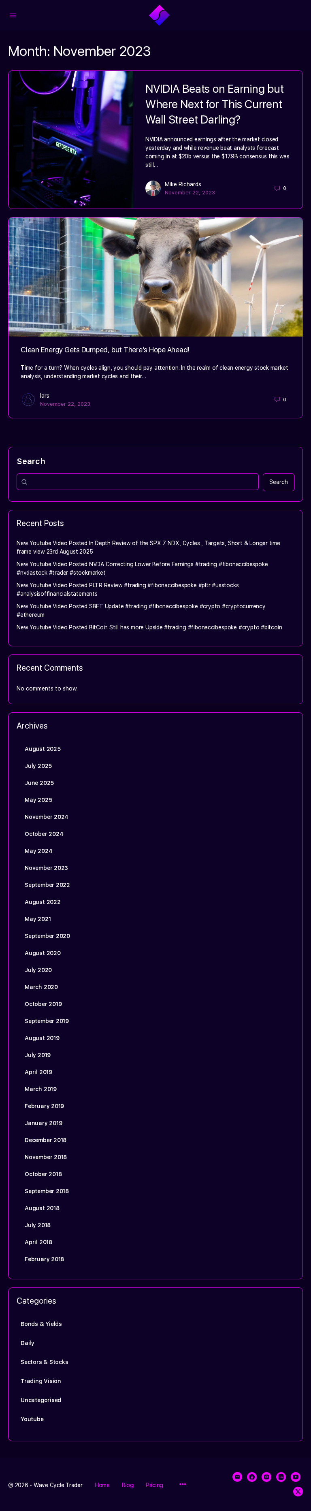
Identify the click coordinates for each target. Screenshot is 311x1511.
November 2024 (46, 817)
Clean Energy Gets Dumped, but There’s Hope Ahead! (105, 349)
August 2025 (43, 749)
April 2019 (38, 1072)
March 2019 (41, 1089)
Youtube (32, 1419)
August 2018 (42, 1208)
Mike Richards (183, 184)
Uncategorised (41, 1400)
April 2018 (38, 1242)
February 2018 (44, 1259)
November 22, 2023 (190, 193)
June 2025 (39, 783)
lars (44, 395)
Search (31, 461)
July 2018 (38, 1225)
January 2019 (43, 1123)
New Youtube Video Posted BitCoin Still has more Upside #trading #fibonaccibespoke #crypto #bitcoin (149, 627)
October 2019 (43, 1004)
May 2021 (38, 919)
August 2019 (42, 1038)
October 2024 (44, 834)
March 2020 (41, 987)
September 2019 (47, 1021)
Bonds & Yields (41, 1324)
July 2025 (38, 766)
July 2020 (38, 970)
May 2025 (38, 800)
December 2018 (45, 1140)
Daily (27, 1343)
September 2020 (47, 936)
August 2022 (43, 902)
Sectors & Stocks (44, 1362)
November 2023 (46, 868)
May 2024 (38, 851)
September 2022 (47, 885)
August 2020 (43, 953)
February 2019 (44, 1106)
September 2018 (47, 1191)
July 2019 (38, 1055)
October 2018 (43, 1174)
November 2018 (46, 1157)
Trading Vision (41, 1381)
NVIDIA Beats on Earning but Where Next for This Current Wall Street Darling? (214, 104)
